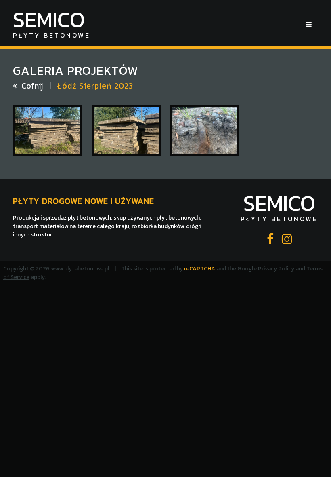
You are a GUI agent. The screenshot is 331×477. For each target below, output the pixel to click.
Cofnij (32, 86)
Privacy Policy (276, 268)
